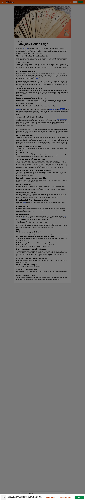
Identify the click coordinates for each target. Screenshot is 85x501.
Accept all (79, 497)
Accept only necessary (66, 497)
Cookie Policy (11, 498)
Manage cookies (50, 497)
